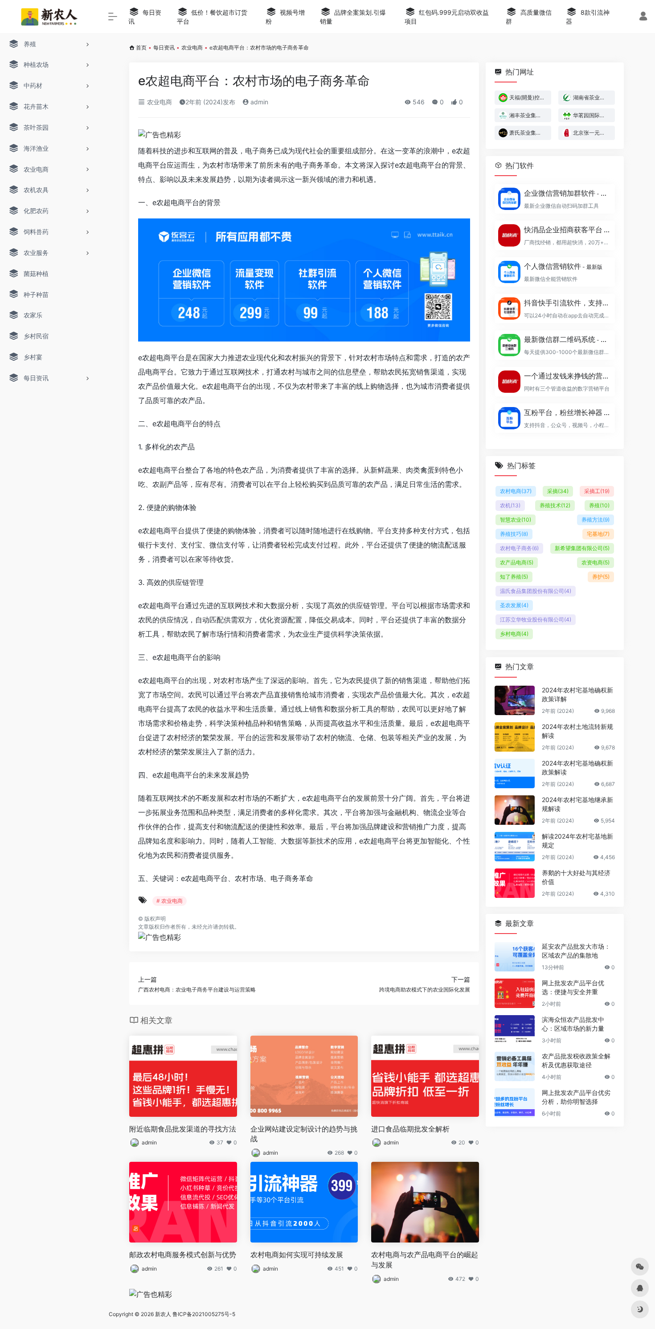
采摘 (558, 491)
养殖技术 (555, 505)
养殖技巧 (514, 534)
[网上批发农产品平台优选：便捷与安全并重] (515, 993)
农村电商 (516, 491)
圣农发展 (514, 605)
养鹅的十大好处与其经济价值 (576, 877)
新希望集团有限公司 (582, 548)
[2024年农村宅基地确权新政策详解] (515, 700)
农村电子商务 (519, 548)
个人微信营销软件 (563, 266)
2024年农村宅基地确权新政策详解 (577, 694)
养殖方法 (595, 519)
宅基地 (598, 534)
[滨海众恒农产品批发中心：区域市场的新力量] (515, 1030)
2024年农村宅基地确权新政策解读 (577, 767)
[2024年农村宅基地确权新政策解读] (515, 773)
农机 (510, 505)
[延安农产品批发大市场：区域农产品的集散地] (515, 956)
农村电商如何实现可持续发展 (296, 1254)
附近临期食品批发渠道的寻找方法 (182, 1128)
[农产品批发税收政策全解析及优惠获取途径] (515, 1066)
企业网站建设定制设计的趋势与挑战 (303, 1134)
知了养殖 (514, 576)
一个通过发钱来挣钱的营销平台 (567, 375)
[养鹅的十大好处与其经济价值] (515, 883)
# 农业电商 (169, 900)
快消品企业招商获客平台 (567, 229)
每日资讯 (164, 47)
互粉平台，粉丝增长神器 (567, 412)
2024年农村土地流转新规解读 (577, 731)
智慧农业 (515, 519)
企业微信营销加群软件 (567, 193)
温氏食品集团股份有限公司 (535, 591)
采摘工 (597, 491)
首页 (141, 47)
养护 (601, 576)
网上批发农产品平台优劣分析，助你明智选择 (576, 1097)
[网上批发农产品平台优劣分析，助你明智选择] (515, 1103)
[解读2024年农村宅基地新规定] (515, 846)
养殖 (599, 505)
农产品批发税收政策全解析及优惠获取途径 (576, 1060)
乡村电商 (514, 633)
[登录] (643, 17)
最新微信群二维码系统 (567, 339)
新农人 (163, 1314)
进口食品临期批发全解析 (410, 1128)
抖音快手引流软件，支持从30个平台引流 (567, 302)
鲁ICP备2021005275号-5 (203, 1314)
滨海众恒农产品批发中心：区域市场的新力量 (573, 1024)
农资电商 (595, 562)
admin (258, 102)
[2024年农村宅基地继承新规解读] (515, 810)
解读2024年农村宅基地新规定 (577, 840)
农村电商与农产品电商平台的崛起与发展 (424, 1259)
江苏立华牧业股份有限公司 (535, 619)
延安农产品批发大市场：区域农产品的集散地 (576, 950)
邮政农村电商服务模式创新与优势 (182, 1254)
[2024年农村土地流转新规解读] (515, 737)
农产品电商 (516, 562)
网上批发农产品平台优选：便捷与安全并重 (573, 987)
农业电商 (192, 47)
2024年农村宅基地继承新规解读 (577, 804)
